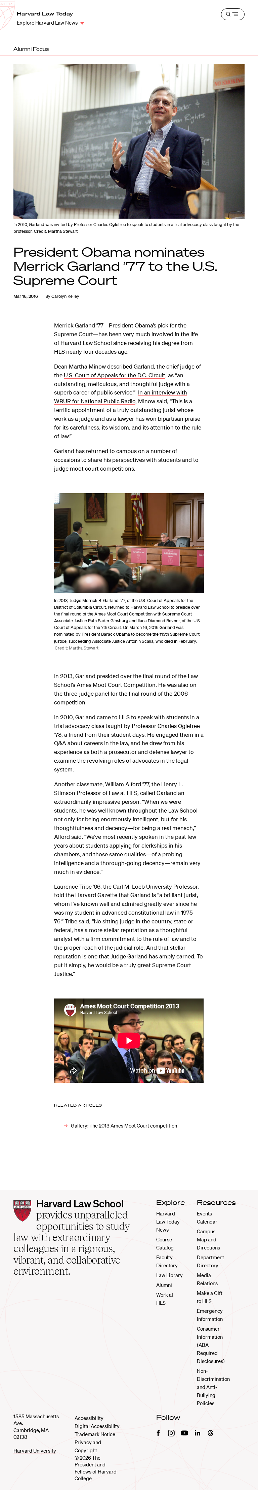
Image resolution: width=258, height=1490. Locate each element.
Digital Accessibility (97, 1426)
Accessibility (89, 1418)
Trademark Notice (95, 1434)
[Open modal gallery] (129, 543)
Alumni (164, 1284)
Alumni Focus (31, 48)
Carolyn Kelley (65, 296)
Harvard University (34, 1450)
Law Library (169, 1275)
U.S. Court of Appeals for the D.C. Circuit (114, 375)
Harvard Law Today (45, 13)
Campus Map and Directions (208, 1239)
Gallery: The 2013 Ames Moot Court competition (124, 1125)
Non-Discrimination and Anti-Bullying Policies (213, 1386)
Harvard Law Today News (168, 1221)
